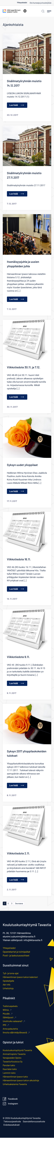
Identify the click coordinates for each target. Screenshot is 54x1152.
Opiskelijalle (8, 981)
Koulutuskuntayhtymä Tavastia (17, 1050)
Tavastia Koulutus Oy (12, 1061)
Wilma (6, 1010)
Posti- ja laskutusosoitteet (16, 955)
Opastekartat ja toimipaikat (16, 951)
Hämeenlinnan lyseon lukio (15, 1076)
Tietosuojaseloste (12, 1121)
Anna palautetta (10, 1028)
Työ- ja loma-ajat (11, 973)
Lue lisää (13, 105)
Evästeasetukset (11, 1125)
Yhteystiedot (22, 2)
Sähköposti (8, 1017)
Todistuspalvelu (10, 1006)
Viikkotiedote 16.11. (19, 559)
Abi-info (6, 984)
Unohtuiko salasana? (12, 1021)
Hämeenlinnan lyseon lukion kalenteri (20, 977)
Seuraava (19, 903)
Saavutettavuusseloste (34, 1121)
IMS (4, 1025)
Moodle (6, 1013)
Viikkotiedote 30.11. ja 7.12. (23, 367)
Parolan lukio (9, 1065)
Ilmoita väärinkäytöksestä (15, 1032)
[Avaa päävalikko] (49, 11)
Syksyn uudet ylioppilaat (22, 465)
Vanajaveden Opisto (12, 1057)
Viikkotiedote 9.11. (18, 657)
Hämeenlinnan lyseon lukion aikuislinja (21, 1080)
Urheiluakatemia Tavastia (15, 1084)
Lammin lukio (9, 1073)
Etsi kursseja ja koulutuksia (40, 3)
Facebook (13, 1099)
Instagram (13, 1103)
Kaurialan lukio (10, 1069)
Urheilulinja (8, 988)
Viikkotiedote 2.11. (18, 853)
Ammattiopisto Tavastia (14, 1054)
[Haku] (42, 11)
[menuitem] (23, 3)
